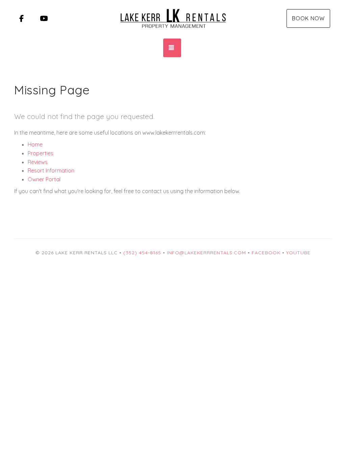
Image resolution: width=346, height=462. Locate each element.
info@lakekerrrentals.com (206, 253)
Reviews (38, 162)
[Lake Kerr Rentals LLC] (173, 18)
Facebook (266, 253)
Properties (40, 153)
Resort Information (51, 170)
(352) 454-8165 (142, 253)
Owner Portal (44, 179)
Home (35, 144)
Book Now (308, 18)
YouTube (298, 253)
